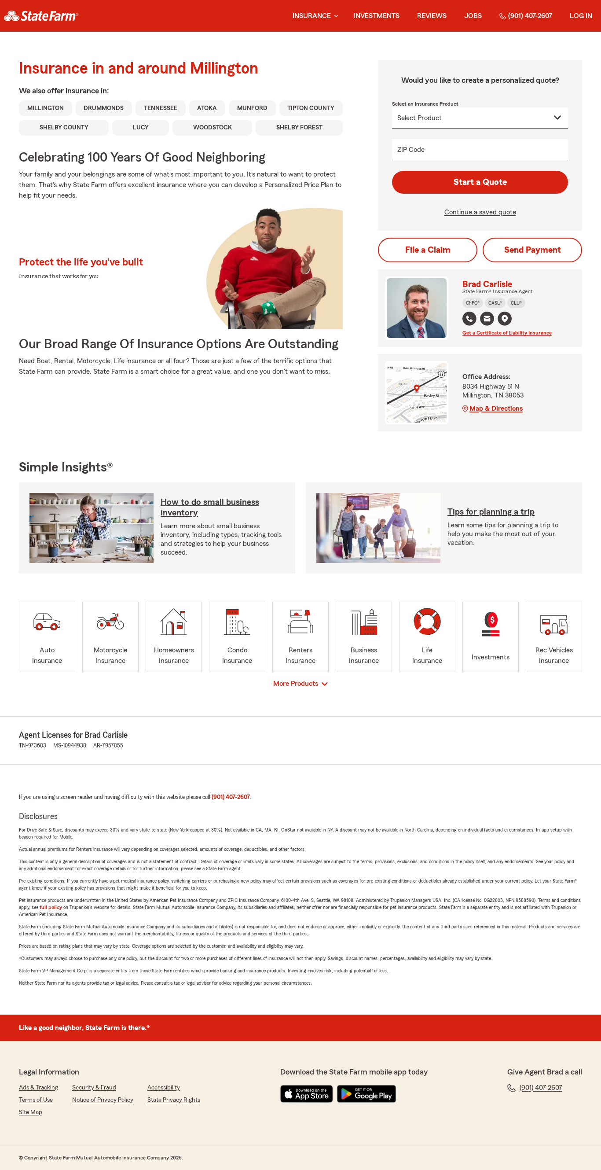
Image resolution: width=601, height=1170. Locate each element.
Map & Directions (496, 408)
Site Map (30, 1112)
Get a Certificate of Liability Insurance (507, 332)
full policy (51, 907)
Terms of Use (36, 1100)
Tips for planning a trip (491, 512)
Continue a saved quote (480, 212)
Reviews (432, 15)
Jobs (473, 15)
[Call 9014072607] (469, 319)
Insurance (312, 15)
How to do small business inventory (210, 507)
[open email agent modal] (487, 320)
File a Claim (428, 250)
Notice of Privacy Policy (102, 1100)
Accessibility (163, 1088)
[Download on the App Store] (306, 1094)
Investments (376, 15)
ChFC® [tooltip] (473, 302)
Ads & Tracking (38, 1088)
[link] (41, 16)
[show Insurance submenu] (334, 16)
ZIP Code (411, 149)
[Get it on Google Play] (366, 1094)
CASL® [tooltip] (495, 302)
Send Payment (532, 250)
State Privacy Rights (173, 1100)
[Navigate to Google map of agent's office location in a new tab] (505, 319)
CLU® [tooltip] (516, 302)
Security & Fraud (94, 1088)
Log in (581, 15)
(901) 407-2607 (530, 15)
